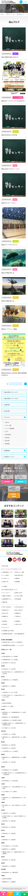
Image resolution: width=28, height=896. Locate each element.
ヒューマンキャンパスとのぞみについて (11, 569)
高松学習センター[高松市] (9, 833)
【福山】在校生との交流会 (9, 135)
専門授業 (7, 444)
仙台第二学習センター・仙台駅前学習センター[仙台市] (13, 672)
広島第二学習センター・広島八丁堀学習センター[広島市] (14, 817)
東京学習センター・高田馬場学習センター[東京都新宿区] (14, 713)
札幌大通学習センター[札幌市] (10, 656)
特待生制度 (18, 599)
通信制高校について (7, 572)
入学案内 (4, 586)
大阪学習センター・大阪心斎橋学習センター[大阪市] (14, 787)
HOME (2, 14)
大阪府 (3, 784)
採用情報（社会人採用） (8, 630)
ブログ (6, 431)
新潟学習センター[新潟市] (9, 745)
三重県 (3, 777)
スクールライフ (6, 592)
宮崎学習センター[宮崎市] (9, 866)
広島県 (3, 810)
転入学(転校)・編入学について (10, 589)
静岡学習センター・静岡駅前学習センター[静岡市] (14, 758)
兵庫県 (3, 802)
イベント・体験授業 (9, 428)
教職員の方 (5, 616)
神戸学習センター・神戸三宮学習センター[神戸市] (14, 806)
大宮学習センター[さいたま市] (10, 692)
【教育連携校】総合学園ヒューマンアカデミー (13, 645)
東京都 (3, 709)
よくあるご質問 (19, 596)
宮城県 (3, 666)
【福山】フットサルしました (9, 245)
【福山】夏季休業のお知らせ (9, 57)
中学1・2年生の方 (6, 607)
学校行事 (7, 440)
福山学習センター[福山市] (9, 821)
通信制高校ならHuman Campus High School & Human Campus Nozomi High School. (14, 888)
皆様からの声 (18, 592)
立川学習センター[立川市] (9, 728)
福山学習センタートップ (11, 392)
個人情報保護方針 (19, 634)
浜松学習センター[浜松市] (9, 762)
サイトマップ (5, 627)
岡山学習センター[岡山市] (9, 827)
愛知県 (3, 767)
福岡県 (3, 843)
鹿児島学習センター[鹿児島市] (10, 872)
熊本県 (3, 857)
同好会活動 (8, 434)
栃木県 (3, 676)
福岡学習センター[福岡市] (9, 849)
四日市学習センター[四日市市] (10, 781)
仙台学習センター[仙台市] (9, 669)
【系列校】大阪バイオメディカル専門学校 (12, 642)
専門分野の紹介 (19, 575)
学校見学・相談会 (14, 495)
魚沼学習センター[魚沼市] (9, 748)
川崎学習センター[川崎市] (9, 734)
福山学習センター (21, 14)
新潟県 (3, 742)
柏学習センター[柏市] (7, 706)
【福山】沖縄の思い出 (7, 273)
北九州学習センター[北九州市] (10, 846)
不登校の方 (18, 616)
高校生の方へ (5, 610)
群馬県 (3, 683)
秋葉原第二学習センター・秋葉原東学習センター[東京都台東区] (14, 724)
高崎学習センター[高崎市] (9, 686)
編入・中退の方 (19, 610)
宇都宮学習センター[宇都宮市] (10, 680)
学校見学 (4, 624)
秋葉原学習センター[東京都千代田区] (11, 720)
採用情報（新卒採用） (7, 634)
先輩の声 (7, 405)
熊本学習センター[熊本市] (9, 860)
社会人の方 (5, 613)
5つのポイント (5, 578)
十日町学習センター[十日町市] (10, 751)
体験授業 (20, 481)
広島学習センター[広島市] (9, 813)
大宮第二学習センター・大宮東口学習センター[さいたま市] (13, 696)
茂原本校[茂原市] (7, 703)
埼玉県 (3, 689)
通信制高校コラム (6, 599)
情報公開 (4, 602)
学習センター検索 (19, 572)
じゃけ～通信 (8, 425)
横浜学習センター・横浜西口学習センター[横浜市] (14, 738)
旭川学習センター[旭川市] (9, 663)
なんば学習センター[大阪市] (9, 791)
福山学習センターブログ (11, 398)
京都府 (3, 794)
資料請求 (7, 481)
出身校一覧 (5, 581)
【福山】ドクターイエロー (8, 203)
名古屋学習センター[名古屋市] (10, 770)
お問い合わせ (18, 624)
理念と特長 (5, 566)
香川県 (3, 830)
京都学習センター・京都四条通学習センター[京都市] (14, 798)
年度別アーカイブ (9, 457)
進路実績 (17, 581)
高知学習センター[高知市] (9, 839)
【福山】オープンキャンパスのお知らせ (13, 101)
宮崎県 (3, 863)
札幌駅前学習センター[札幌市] (10, 659)
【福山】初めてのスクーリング (10, 169)
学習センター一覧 (10, 14)
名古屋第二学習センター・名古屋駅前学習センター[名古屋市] (14, 773)
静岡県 (3, 754)
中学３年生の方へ (19, 607)
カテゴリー (8, 417)
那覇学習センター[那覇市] (9, 882)
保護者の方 (18, 613)
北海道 (3, 653)
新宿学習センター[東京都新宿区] (10, 717)
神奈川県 (3, 731)
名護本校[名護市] (7, 878)
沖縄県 (3, 875)
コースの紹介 (5, 575)
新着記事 (7, 450)
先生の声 (7, 411)
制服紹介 (17, 578)
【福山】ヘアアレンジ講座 (9, 329)
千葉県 (3, 700)
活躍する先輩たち (6, 596)
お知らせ (7, 422)
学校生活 (7, 437)
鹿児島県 (3, 869)
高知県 (3, 836)
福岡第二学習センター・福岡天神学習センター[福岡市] (13, 852)
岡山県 (3, 824)
